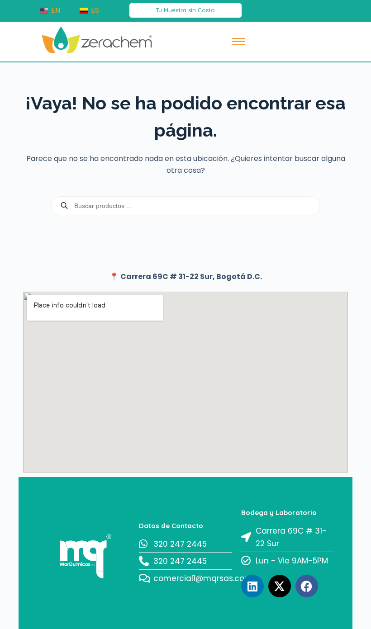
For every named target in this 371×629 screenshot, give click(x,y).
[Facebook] (306, 586)
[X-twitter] (279, 586)
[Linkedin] (252, 586)
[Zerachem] (97, 39)
